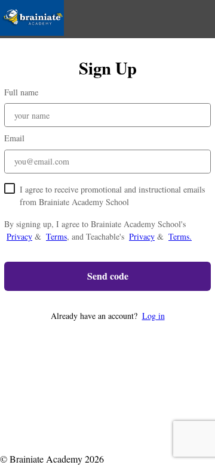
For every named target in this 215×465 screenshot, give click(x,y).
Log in (153, 315)
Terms (56, 236)
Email (14, 138)
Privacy (19, 236)
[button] (107, 315)
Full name (21, 92)
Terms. (180, 236)
